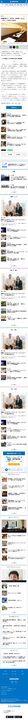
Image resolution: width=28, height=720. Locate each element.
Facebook (12, 682)
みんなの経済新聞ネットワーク (14, 707)
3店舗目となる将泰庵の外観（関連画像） (13, 58)
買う (15, 4)
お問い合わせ (4, 692)
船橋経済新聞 (14, 2)
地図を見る (14, 107)
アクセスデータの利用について (7, 690)
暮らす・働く (20, 4)
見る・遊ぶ (11, 4)
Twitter (15, 682)
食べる (7, 4)
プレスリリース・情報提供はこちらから (9, 688)
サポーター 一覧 (14, 464)
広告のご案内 (4, 694)
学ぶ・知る (25, 4)
